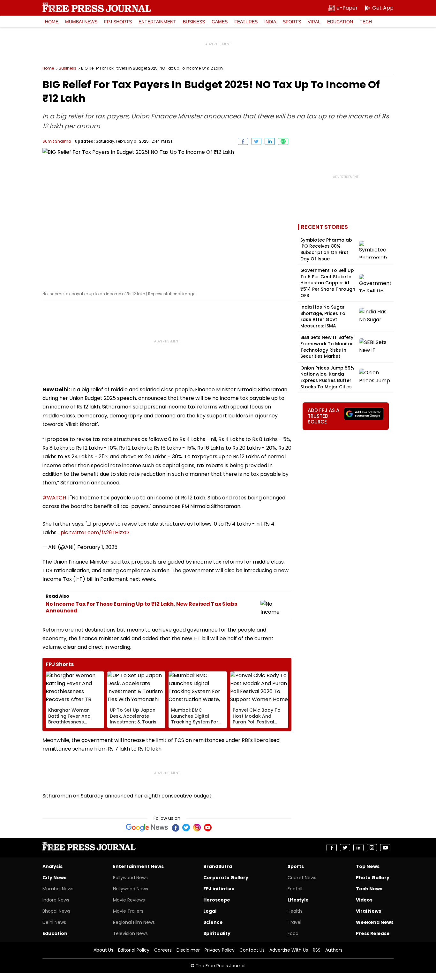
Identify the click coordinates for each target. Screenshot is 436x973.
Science (213, 922)
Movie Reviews (129, 900)
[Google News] (147, 827)
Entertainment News (138, 866)
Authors (333, 950)
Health (295, 911)
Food (293, 933)
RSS (316, 950)
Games (220, 21)
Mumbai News (81, 21)
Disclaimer (188, 950)
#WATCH (54, 497)
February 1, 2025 (97, 547)
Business (194, 21)
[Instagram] (197, 827)
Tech (366, 21)
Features (246, 21)
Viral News (368, 911)
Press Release (373, 933)
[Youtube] (208, 827)
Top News (368, 866)
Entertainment (157, 21)
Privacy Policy (220, 950)
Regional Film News (134, 922)
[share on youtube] (385, 847)
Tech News (369, 889)
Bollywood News (130, 877)
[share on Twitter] (256, 141)
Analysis (52, 866)
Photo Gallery (372, 877)
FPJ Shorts (118, 21)
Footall (295, 889)
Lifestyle (298, 900)
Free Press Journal (96, 7)
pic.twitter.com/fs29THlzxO (95, 532)
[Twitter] (186, 827)
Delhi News (54, 922)
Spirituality (216, 933)
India (270, 21)
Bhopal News (56, 911)
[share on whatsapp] (283, 141)
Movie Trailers (128, 911)
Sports (292, 21)
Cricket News (302, 877)
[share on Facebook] (243, 141)
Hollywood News (130, 889)
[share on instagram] (372, 847)
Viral (314, 21)
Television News (130, 933)
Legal (209, 911)
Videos (364, 900)
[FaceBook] (175, 827)
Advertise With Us (288, 950)
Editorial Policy (133, 950)
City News (54, 877)
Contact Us (252, 950)
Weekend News (375, 922)
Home (51, 21)
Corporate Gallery (225, 877)
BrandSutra (217, 866)
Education (340, 21)
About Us (103, 950)
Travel (294, 922)
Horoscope (216, 900)
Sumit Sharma (56, 141)
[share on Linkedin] (270, 141)
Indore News (55, 900)
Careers (163, 950)
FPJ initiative (219, 889)
